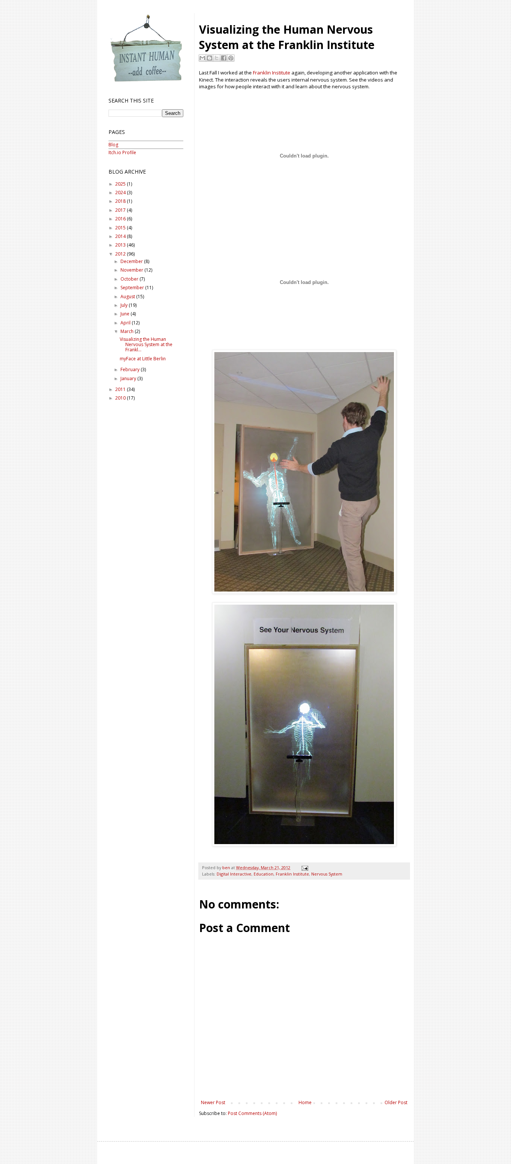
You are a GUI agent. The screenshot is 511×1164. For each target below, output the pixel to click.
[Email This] (202, 58)
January (128, 378)
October (130, 279)
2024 (121, 192)
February (130, 369)
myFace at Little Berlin (143, 358)
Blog (113, 144)
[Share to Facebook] (223, 58)
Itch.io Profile (122, 152)
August (128, 296)
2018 (121, 201)
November (132, 270)
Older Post (396, 1102)
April (126, 323)
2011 (121, 389)
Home (305, 1102)
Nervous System (326, 874)
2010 (121, 398)
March (127, 331)
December (132, 261)
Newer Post (213, 1102)
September (132, 287)
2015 (121, 227)
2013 (121, 245)
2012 (121, 254)
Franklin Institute (271, 72)
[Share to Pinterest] (231, 58)
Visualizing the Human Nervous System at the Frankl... (146, 344)
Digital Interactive (234, 874)
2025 (121, 184)
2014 (121, 236)
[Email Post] (304, 867)
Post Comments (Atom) (252, 1113)
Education (263, 874)
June (125, 314)
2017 (121, 210)
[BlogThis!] (209, 58)
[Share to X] (216, 58)
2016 (121, 219)
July (124, 305)
